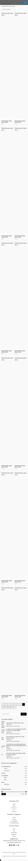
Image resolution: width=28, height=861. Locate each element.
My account (14, 807)
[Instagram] (14, 845)
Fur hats (3, 773)
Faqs (14, 830)
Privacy (14, 836)
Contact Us (14, 811)
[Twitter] (11, 845)
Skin (5, 779)
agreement (14, 834)
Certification (14, 832)
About (14, 806)
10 (8, 707)
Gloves (2, 782)
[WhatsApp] (16, 845)
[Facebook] (9, 845)
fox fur (5, 768)
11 (11, 707)
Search (23, 714)
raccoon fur (6, 770)
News (14, 828)
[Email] (18, 845)
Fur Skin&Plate (4, 775)
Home (14, 804)
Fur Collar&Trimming (5, 766)
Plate (5, 777)
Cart (14, 809)
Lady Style (6, 784)
